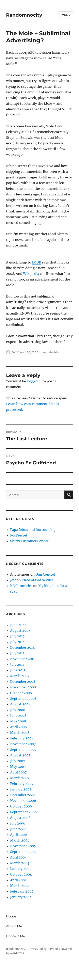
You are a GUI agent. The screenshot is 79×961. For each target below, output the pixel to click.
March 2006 (20, 840)
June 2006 (18, 829)
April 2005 (18, 857)
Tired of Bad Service (37, 580)
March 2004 (19, 886)
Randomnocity (24, 15)
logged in (34, 381)
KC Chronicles (21, 586)
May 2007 (18, 767)
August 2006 (20, 818)
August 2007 (20, 755)
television (54, 352)
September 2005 (23, 852)
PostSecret (18, 535)
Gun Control (45, 574)
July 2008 (17, 710)
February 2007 (21, 784)
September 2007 (23, 750)
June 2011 (17, 670)
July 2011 (17, 664)
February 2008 (21, 738)
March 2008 (19, 733)
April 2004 (18, 880)
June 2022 (18, 625)
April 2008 (18, 727)
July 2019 (17, 636)
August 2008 (20, 704)
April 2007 (18, 772)
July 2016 (17, 642)
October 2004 (21, 874)
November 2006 (23, 801)
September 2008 (23, 698)
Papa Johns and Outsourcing (33, 530)
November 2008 (23, 687)
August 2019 (20, 630)
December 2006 (22, 795)
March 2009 (20, 676)
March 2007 (19, 778)
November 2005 (23, 846)
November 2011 (22, 659)
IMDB (36, 262)
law (44, 352)
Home (11, 916)
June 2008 (18, 716)
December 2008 (22, 681)
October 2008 (21, 693)
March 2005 (19, 863)
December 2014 (22, 647)
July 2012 (17, 653)
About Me (14, 926)
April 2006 (18, 835)
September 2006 (23, 812)
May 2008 (18, 721)
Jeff (14, 352)
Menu (66, 14)
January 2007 (20, 789)
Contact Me (15, 936)
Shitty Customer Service (29, 541)
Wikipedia (31, 274)
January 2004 (20, 897)
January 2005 (20, 869)
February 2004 (21, 891)
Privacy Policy (37, 949)
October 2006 (21, 806)
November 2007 (23, 744)
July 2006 (17, 823)
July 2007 (17, 761)
